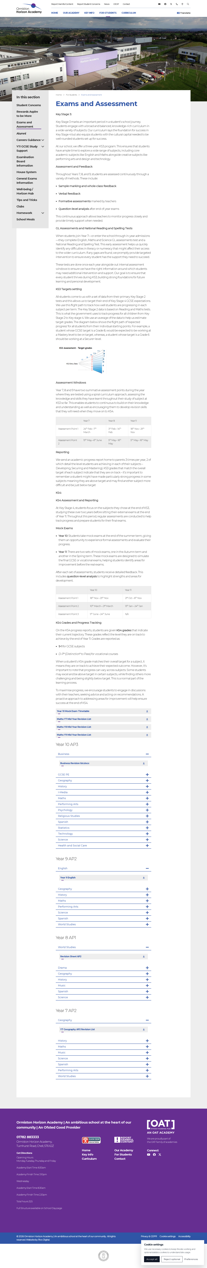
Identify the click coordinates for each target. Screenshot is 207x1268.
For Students (107, 13)
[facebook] (165, 4)
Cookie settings (168, 1236)
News (106, 4)
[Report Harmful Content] (123, 1140)
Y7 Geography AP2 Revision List (77, 1029)
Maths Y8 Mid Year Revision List (74, 727)
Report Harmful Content (62, 4)
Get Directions (24, 1153)
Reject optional (172, 1259)
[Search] (188, 4)
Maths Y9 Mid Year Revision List (74, 734)
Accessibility (184, 1236)
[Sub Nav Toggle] (42, 140)
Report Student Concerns (88, 4)
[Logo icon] (103, 1255)
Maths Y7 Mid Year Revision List (74, 719)
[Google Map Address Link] (182, 4)
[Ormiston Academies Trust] (160, 1127)
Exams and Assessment (91, 94)
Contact (126, 4)
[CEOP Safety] (91, 1140)
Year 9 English (67, 877)
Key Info (89, 13)
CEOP (116, 4)
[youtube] (159, 4)
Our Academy (71, 13)
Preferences (191, 1259)
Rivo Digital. (44, 1239)
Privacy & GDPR (149, 1236)
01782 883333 (27, 1137)
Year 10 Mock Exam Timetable (73, 711)
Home (54, 13)
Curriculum (129, 13)
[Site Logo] (30, 8)
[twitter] (171, 4)
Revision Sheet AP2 (70, 956)
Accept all (151, 1259)
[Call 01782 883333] (177, 4)
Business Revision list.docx (74, 763)
